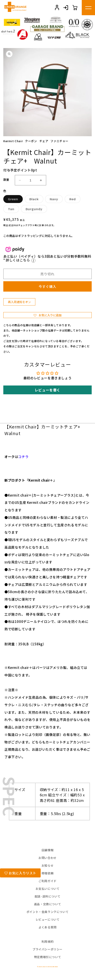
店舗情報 (47, 850)
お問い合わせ (47, 858)
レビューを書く (47, 390)
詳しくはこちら (18, 260)
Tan (12, 210)
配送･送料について (47, 896)
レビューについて (48, 919)
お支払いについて (48, 888)
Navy (55, 200)
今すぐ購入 (47, 286)
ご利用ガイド (47, 881)
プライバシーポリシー (47, 949)
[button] (47, 315)
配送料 (12, 225)
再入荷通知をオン (19, 302)
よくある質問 (47, 927)
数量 (6, 179)
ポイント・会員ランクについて (47, 912)
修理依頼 (47, 873)
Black (35, 200)
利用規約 (47, 941)
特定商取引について (47, 957)
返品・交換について (47, 904)
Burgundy (36, 210)
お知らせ (47, 865)
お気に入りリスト (22, 873)
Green (14, 200)
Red (74, 200)
